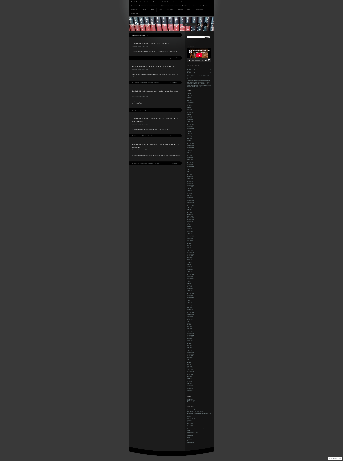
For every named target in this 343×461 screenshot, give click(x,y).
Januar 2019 (190, 216)
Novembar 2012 (190, 335)
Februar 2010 (190, 385)
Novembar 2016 (190, 254)
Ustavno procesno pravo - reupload (195, 78)
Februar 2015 (190, 288)
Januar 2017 (190, 250)
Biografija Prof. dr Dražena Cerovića (140, 2)
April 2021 (189, 173)
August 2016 (190, 259)
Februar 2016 (190, 269)
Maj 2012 (189, 343)
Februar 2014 (190, 309)
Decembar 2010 (190, 371)
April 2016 (189, 266)
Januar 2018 (190, 233)
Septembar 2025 (190, 102)
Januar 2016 (190, 271)
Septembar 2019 (190, 205)
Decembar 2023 (190, 123)
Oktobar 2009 (190, 392)
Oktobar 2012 (190, 336)
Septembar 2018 (190, 223)
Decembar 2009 (190, 388)
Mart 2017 (189, 247)
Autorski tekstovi (199, 9)
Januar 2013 (190, 331)
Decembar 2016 (190, 252)
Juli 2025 (189, 104)
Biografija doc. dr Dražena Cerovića (195, 411)
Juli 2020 (189, 188)
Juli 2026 (189, 93)
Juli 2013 (189, 321)
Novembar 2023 (190, 124)
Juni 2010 (189, 378)
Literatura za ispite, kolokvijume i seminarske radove (144, 5)
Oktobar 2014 (190, 295)
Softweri (144, 9)
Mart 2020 (189, 195)
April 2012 (189, 345)
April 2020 (189, 193)
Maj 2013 (189, 324)
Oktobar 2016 (190, 255)
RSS (209, 24)
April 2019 (189, 211)
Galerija (160, 9)
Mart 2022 (189, 155)
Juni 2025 (189, 105)
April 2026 (189, 98)
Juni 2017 (189, 242)
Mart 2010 (189, 383)
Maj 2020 (189, 192)
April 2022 (189, 154)
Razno (189, 9)
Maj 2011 (189, 362)
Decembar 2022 (190, 143)
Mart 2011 (189, 366)
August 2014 (190, 298)
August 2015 (190, 279)
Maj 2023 (189, 135)
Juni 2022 (189, 150)
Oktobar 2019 (190, 204)
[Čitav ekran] (209, 60)
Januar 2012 (190, 350)
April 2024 (189, 116)
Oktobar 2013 (190, 316)
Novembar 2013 (190, 314)
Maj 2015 (189, 283)
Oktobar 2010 (190, 374)
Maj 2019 (189, 209)
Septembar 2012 (190, 338)
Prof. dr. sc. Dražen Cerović (144, 23)
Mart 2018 (189, 229)
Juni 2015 (189, 281)
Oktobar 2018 (190, 221)
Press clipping (203, 5)
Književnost (189, 420)
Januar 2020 (190, 198)
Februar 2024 (190, 119)
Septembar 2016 (190, 257)
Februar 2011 (190, 367)
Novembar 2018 (190, 219)
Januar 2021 (190, 178)
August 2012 (190, 340)
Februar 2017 (190, 248)
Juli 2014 (189, 300)
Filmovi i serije (134, 13)
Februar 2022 (190, 157)
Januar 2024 (190, 121)
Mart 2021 (189, 174)
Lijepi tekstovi (170, 9)
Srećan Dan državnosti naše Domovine (195, 68)
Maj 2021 (189, 171)
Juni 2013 (189, 323)
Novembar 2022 (190, 145)
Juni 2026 (189, 95)
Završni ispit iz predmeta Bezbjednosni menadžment (198, 80)
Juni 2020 (189, 190)
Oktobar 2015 (190, 276)
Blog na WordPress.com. (175, 447)
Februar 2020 (190, 197)
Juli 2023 (189, 131)
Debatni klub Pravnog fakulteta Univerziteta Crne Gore (174, 5)
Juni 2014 (189, 302)
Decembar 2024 (190, 112)
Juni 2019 (189, 207)
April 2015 (189, 285)
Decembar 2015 (190, 273)
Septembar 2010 (190, 376)
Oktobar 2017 (190, 238)
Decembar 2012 (190, 333)
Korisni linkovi (134, 9)
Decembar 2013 (190, 312)
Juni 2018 (189, 224)
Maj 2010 (189, 379)
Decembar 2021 (190, 161)
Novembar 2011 (190, 354)
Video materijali (190, 442)
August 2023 (190, 129)
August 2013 (190, 319)
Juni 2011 (189, 361)
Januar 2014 (190, 311)
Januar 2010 (190, 386)
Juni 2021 (189, 169)
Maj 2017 (189, 243)
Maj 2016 (189, 264)
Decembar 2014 (190, 292)
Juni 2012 (189, 342)
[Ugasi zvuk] (206, 60)
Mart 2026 (189, 100)
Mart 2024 (189, 117)
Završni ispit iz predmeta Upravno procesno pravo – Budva (150, 43)
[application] (199, 55)
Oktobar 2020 (190, 183)
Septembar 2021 (190, 166)
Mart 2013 (189, 328)
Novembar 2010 (190, 373)
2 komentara (174, 135)
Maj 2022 (189, 152)
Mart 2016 (189, 267)
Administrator (138, 46)
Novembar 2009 (190, 390)
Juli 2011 (189, 359)
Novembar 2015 (190, 274)
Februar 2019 (190, 214)
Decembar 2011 (190, 352)
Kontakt (193, 5)
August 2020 (190, 186)
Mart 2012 (189, 347)
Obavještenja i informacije (168, 2)
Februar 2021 (190, 176)
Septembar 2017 (190, 240)
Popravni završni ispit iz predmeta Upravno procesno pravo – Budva (153, 66)
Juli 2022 (189, 148)
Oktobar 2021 (190, 164)
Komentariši (174, 57)
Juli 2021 (189, 167)
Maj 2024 (189, 114)
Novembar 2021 (190, 162)
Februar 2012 (190, 348)
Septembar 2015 (190, 278)
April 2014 (189, 305)
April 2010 (189, 381)
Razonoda (180, 9)
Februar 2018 (190, 231)
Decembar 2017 (190, 235)
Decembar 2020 (190, 180)
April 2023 (189, 136)
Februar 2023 (190, 140)
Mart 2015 (189, 286)
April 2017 (189, 245)
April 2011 (189, 364)
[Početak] (190, 60)
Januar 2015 (190, 290)
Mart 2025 (189, 111)
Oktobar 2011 (190, 355)
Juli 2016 (189, 261)
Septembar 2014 (190, 297)
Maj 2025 (189, 107)
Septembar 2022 (190, 147)
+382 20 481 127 (191, 403)
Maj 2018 (189, 226)
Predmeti (155, 2)
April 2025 (189, 109)
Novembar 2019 (190, 202)
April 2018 (189, 228)
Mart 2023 (189, 138)
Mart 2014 (189, 307)
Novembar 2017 (190, 236)
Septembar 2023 (190, 128)
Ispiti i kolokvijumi (183, 2)
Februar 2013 (190, 330)
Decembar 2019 (190, 200)
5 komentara (174, 110)
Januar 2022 (190, 159)
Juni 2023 (189, 133)
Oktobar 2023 (190, 126)
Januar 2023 (190, 142)
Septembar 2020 (190, 185)
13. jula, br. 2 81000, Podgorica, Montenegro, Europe (191, 400)
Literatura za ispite (191, 427)
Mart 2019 (189, 212)
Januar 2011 (190, 369)
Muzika (152, 9)
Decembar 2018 (190, 217)
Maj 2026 (189, 97)
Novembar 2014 (190, 293)
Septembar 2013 (190, 317)
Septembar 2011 (190, 357)
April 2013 (189, 326)
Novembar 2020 (190, 181)
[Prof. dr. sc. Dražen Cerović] (171, 24)
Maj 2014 (189, 304)
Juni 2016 (189, 262)
